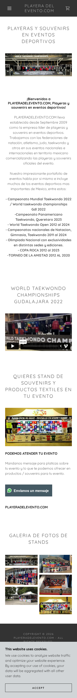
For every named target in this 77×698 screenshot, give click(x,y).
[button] (9, 8)
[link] (39, 8)
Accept (38, 687)
